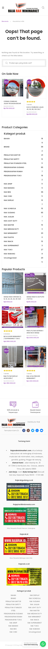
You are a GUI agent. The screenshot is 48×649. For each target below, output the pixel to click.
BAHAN (23, 140)
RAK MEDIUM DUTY (23, 229)
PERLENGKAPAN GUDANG (23, 167)
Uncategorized (23, 260)
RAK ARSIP (23, 184)
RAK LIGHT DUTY (23, 221)
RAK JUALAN (23, 217)
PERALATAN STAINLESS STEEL (23, 163)
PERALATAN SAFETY (23, 159)
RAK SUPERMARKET (23, 245)
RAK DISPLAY (23, 202)
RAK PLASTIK (23, 237)
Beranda (5, 21)
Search (43, 7)
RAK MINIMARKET (23, 233)
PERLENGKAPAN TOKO (23, 177)
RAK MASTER (23, 225)
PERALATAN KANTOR (23, 155)
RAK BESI (23, 192)
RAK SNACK (23, 241)
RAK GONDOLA (23, 208)
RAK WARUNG (23, 254)
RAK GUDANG (23, 212)
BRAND (23, 149)
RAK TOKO (23, 249)
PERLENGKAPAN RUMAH (23, 171)
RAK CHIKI (23, 196)
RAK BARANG (23, 188)
